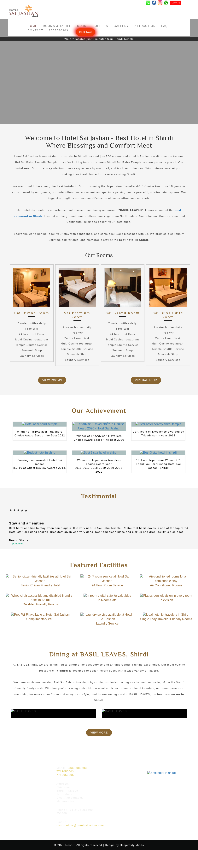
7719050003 (65, 771)
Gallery (121, 25)
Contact (35, 30)
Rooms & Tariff (57, 25)
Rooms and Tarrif (21, 773)
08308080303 (77, 767)
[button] (148, 3)
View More (99, 732)
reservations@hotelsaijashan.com (80, 825)
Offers (101, 25)
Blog (13, 789)
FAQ (164, 25)
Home (32, 25)
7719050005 (65, 774)
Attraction (145, 25)
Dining (83, 25)
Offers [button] (176, 2)
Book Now (85, 31)
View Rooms (52, 380)
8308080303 (58, 30)
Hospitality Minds (132, 845)
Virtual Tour (146, 380)
